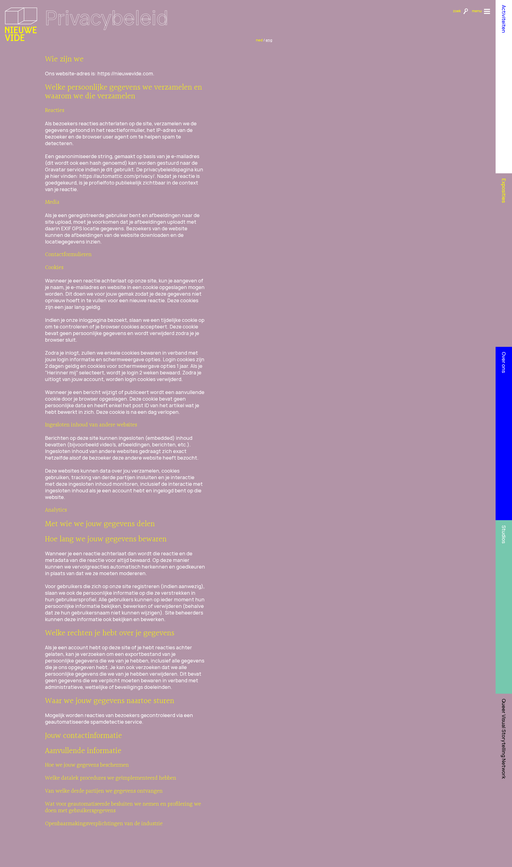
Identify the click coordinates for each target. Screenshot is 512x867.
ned (259, 40)
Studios (503, 534)
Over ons (503, 362)
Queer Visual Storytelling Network (503, 739)
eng (269, 40)
